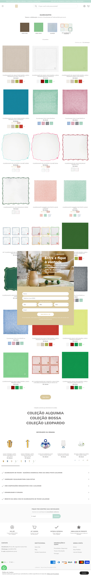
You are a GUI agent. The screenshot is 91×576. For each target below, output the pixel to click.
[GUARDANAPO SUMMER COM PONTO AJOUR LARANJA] (45, 190)
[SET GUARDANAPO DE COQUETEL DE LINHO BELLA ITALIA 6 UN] (45, 235)
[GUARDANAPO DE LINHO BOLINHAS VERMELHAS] (75, 147)
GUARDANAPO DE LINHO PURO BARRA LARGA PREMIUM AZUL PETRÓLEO (16, 119)
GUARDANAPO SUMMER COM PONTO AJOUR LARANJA (45, 207)
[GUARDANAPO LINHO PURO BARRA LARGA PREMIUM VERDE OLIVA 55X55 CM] (75, 235)
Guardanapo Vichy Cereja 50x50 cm (75, 118)
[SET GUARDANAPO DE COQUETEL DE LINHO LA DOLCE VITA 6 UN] (15, 235)
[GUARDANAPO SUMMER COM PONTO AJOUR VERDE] (75, 190)
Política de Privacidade (53, 573)
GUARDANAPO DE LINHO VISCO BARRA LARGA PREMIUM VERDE (15, 382)
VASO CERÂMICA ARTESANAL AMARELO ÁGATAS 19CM (9, 455)
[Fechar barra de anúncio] (89, 1)
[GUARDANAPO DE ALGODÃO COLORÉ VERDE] (15, 147)
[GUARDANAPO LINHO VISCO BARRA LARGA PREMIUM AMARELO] (75, 322)
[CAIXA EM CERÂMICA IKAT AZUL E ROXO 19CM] (45, 444)
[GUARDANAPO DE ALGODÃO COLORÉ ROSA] (45, 147)
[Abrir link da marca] (24, 28)
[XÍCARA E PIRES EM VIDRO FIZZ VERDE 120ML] (81, 444)
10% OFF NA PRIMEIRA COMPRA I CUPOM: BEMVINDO (35, 1)
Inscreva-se (45, 314)
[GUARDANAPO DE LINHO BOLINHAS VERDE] (15, 190)
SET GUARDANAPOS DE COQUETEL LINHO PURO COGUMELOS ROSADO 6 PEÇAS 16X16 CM (45, 382)
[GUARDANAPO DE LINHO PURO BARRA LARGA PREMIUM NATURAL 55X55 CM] (15, 58)
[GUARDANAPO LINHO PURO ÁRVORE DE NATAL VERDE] (15, 279)
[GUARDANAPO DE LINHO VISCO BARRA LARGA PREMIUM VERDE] (15, 365)
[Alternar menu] (2, 6)
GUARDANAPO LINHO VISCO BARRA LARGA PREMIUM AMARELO (75, 339)
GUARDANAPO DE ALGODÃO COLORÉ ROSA (45, 163)
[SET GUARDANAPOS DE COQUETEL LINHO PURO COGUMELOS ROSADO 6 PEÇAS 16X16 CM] (45, 365)
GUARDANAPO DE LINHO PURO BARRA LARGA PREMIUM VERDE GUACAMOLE (75, 76)
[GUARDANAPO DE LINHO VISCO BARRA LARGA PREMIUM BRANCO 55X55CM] (45, 58)
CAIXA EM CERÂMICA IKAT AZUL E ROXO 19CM (45, 454)
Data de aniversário (45, 301)
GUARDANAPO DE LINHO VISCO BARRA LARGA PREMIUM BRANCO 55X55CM (45, 76)
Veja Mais (45, 397)
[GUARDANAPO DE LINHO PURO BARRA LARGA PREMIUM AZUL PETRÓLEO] (15, 101)
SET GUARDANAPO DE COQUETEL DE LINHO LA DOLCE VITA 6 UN (16, 253)
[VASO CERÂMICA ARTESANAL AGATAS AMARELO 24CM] (27, 444)
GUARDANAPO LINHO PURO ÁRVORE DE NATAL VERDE (15, 296)
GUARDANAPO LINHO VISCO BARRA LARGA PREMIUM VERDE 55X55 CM (75, 382)
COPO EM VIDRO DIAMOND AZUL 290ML (63, 454)
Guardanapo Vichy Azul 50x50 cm (16, 338)
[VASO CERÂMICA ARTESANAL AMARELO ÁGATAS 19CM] (9, 444)
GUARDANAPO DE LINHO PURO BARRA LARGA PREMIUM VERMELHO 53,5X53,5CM (45, 339)
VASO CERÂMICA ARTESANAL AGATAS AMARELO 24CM (27, 455)
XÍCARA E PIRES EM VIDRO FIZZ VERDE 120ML (81, 454)
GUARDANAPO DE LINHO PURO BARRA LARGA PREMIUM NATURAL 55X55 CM (16, 76)
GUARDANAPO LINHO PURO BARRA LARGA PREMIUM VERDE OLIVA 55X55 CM (75, 253)
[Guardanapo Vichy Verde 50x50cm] (45, 101)
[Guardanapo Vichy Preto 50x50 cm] (75, 279)
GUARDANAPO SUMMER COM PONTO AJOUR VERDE (75, 207)
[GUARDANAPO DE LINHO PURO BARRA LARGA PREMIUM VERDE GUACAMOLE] (75, 58)
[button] (55, 6)
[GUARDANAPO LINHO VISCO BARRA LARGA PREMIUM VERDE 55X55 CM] (75, 365)
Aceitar (84, 573)
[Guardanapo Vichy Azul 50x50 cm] (15, 322)
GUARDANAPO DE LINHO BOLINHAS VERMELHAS (75, 164)
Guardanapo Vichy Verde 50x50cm (45, 118)
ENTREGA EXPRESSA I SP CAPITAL (72, 1)
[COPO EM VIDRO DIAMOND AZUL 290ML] (63, 444)
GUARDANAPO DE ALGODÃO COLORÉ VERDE (16, 163)
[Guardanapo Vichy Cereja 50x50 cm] (75, 101)
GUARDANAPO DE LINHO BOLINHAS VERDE (16, 207)
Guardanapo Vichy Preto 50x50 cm (75, 295)
